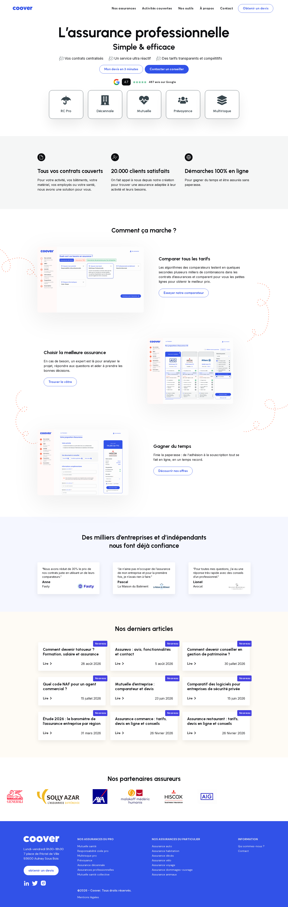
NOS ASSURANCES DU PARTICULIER (176, 839)
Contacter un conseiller (167, 69)
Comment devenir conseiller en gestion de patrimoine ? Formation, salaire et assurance (215, 654)
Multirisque (222, 111)
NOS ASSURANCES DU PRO (95, 839)
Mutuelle (144, 111)
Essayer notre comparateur (184, 292)
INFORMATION (248, 839)
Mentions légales (88, 897)
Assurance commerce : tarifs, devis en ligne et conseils (141, 721)
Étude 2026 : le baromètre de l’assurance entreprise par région (72, 721)
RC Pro (66, 111)
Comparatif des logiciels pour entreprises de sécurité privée (213, 686)
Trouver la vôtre (60, 382)
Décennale (105, 111)
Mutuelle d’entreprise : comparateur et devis (135, 686)
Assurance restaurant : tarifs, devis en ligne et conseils (212, 721)
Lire (46, 663)
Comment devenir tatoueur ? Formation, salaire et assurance (71, 651)
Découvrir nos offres (173, 471)
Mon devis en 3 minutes (121, 69)
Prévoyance (183, 111)
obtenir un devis (41, 870)
